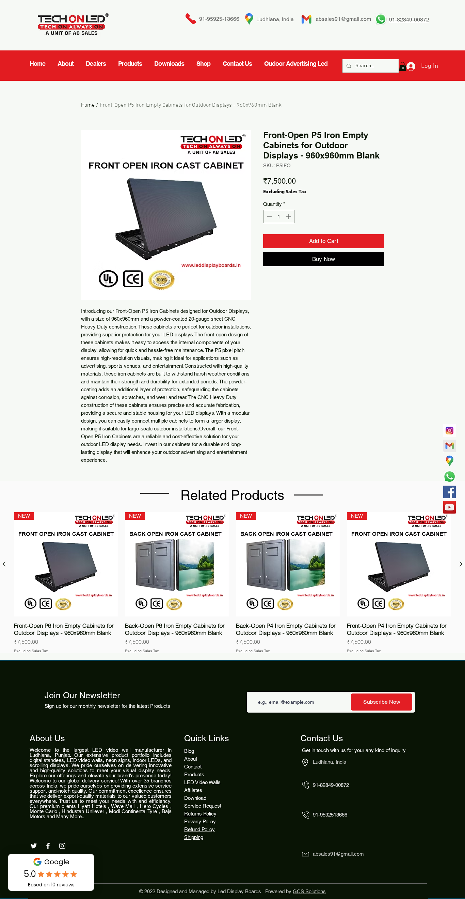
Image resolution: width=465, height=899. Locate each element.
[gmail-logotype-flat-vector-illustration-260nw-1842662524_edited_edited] (449, 446)
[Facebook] (449, 492)
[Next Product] (461, 564)
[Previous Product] (4, 564)
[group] (232, 583)
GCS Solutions (309, 891)
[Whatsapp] (449, 476)
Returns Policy (200, 814)
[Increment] (289, 216)
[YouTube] (449, 507)
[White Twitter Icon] (34, 846)
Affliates (193, 790)
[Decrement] (268, 216)
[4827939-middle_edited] (449, 461)
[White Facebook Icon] (48, 846)
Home (88, 105)
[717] (449, 430)
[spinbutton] (279, 216)
